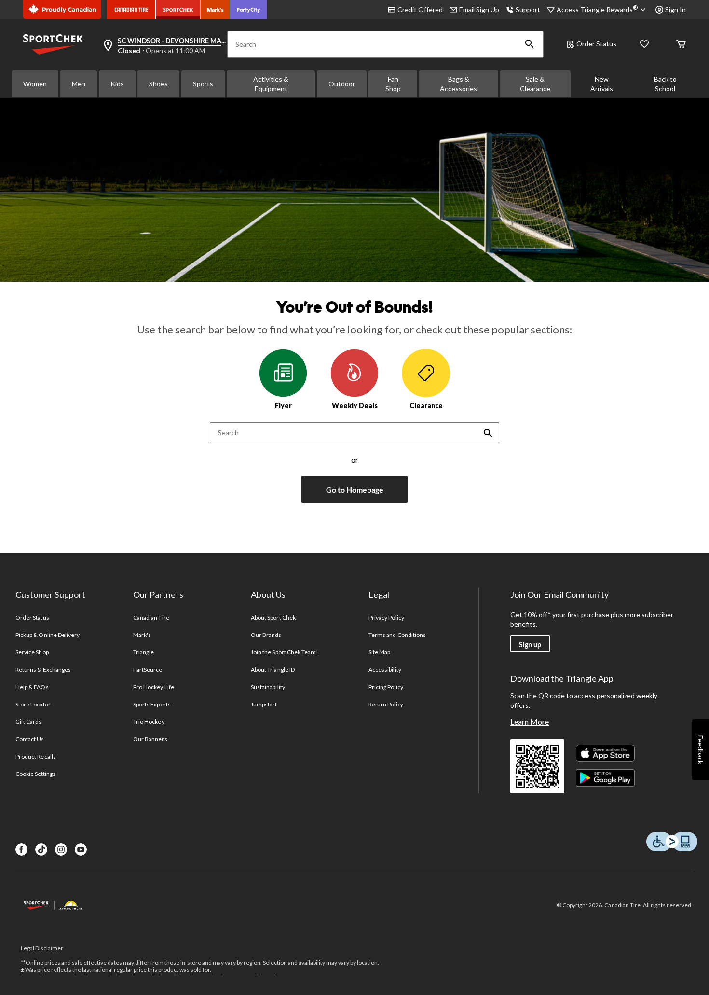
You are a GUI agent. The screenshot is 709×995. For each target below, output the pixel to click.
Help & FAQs (31, 687)
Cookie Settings (35, 773)
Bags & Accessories (458, 84)
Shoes (158, 84)
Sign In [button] (675, 9)
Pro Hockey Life (153, 687)
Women (35, 84)
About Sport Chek (273, 617)
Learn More (529, 721)
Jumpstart (264, 704)
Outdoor (341, 84)
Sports (203, 84)
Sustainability (268, 687)
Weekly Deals (355, 405)
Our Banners (150, 739)
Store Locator (33, 704)
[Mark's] (215, 9)
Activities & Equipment (270, 84)
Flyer (283, 405)
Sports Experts (152, 704)
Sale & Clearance (535, 84)
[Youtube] (81, 849)
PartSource (147, 669)
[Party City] (248, 9)
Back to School (665, 84)
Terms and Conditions (397, 634)
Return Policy (385, 704)
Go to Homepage (354, 489)
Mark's (142, 634)
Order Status (596, 44)
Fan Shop (393, 84)
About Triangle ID (273, 669)
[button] (529, 44)
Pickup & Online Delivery (47, 634)
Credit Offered (420, 9)
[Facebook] (21, 849)
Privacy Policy (386, 617)
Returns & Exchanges (43, 669)
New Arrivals (601, 84)
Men (78, 84)
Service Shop (31, 652)
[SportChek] (178, 9)
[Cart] (681, 44)
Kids (117, 84)
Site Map (379, 652)
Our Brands (266, 634)
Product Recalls (35, 756)
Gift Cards (28, 721)
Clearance (426, 405)
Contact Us (29, 739)
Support (528, 9)
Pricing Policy (385, 687)
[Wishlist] (644, 44)
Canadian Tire (151, 617)
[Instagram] (61, 849)
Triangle (143, 652)
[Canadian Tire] (131, 9)
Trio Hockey (148, 721)
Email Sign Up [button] (479, 9)
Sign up (530, 644)
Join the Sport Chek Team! (284, 652)
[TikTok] (41, 849)
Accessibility (384, 669)
